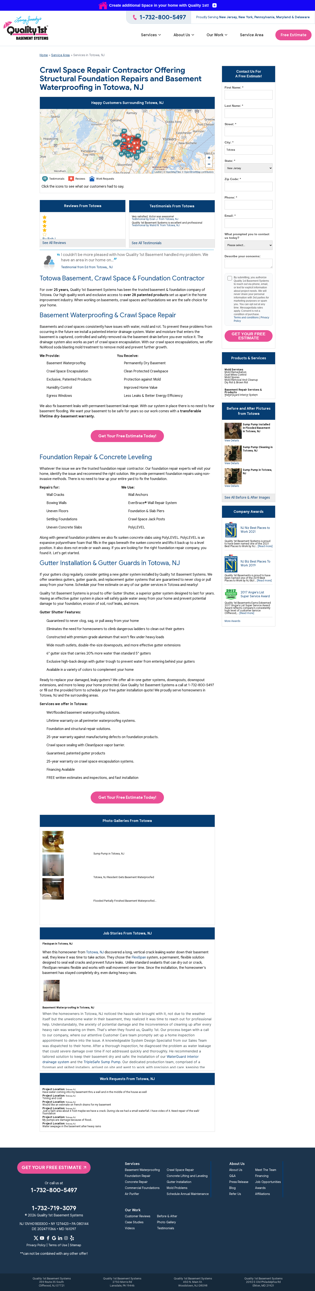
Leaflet (158, 171)
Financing (261, 1176)
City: (229, 142)
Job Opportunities (268, 1182)
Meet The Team (265, 1170)
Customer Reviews (137, 1216)
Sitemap (75, 1245)
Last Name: (234, 105)
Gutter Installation (179, 1182)
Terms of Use (57, 1245)
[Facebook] (48, 1238)
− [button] (209, 164)
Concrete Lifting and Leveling (187, 1176)
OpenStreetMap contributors (199, 171)
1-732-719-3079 (54, 1208)
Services (149, 35)
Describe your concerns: (243, 256)
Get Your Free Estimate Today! (127, 435)
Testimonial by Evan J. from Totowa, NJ (155, 219)
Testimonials (165, 1228)
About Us (182, 35)
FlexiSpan (139, 957)
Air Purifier (132, 1194)
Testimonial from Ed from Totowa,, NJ (87, 267)
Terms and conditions (246, 317)
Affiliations (262, 1194)
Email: (230, 215)
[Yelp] (72, 1238)
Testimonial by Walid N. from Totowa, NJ (156, 225)
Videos (130, 1228)
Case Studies (134, 1222)
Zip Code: (233, 179)
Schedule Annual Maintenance (188, 1194)
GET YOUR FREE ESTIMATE (51, 1167)
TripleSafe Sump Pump (102, 1062)
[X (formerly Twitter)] (36, 1238)
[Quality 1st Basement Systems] (26, 28)
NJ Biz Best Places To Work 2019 (255, 563)
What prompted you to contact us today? (247, 236)
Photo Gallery (166, 1222)
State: (230, 161)
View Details (232, 440)
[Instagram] (66, 1238)
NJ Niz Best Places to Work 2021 (255, 530)
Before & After (167, 1216)
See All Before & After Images (247, 497)
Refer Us (235, 1194)
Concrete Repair (136, 1182)
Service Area (251, 35)
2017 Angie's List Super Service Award (255, 594)
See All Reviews (54, 243)
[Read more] (265, 546)
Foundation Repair (137, 1176)
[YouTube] (42, 1238)
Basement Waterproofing (142, 1170)
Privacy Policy (36, 1245)
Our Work (215, 35)
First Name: (234, 87)
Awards (260, 1188)
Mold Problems (177, 1188)
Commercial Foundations (142, 1188)
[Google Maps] (54, 1238)
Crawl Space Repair (180, 1170)
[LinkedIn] (60, 1238)
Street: (230, 124)
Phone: (231, 197)
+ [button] (209, 157)
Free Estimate (293, 35)
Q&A (232, 1176)
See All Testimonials (147, 243)
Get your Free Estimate (249, 336)
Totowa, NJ (95, 952)
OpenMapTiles (173, 171)
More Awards (232, 621)
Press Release (238, 1182)
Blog (232, 1188)
